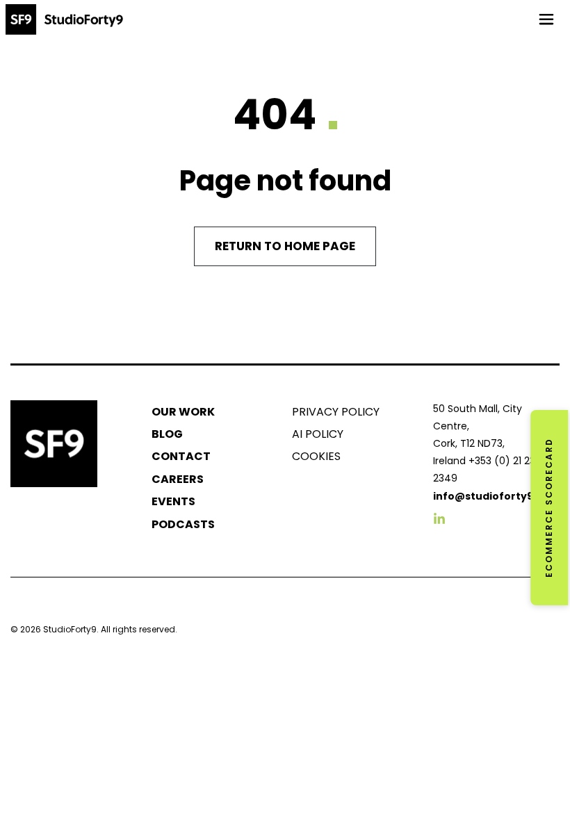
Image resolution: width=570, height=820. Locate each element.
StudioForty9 (70, 629)
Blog (167, 434)
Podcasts (183, 524)
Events (173, 501)
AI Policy (317, 434)
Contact (181, 456)
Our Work (183, 412)
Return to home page (285, 246)
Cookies (316, 456)
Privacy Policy (336, 412)
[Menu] (546, 19)
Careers (178, 479)
